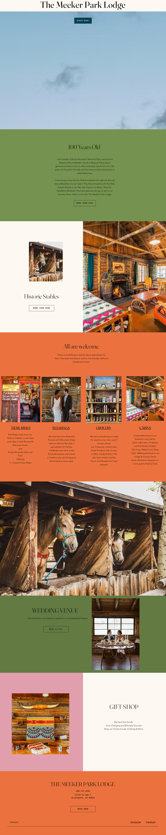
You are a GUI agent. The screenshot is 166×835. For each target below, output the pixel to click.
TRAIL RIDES (21, 428)
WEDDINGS (61, 428)
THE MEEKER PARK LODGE (82, 784)
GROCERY (103, 428)
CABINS (145, 428)
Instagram (135, 822)
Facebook (150, 822)
